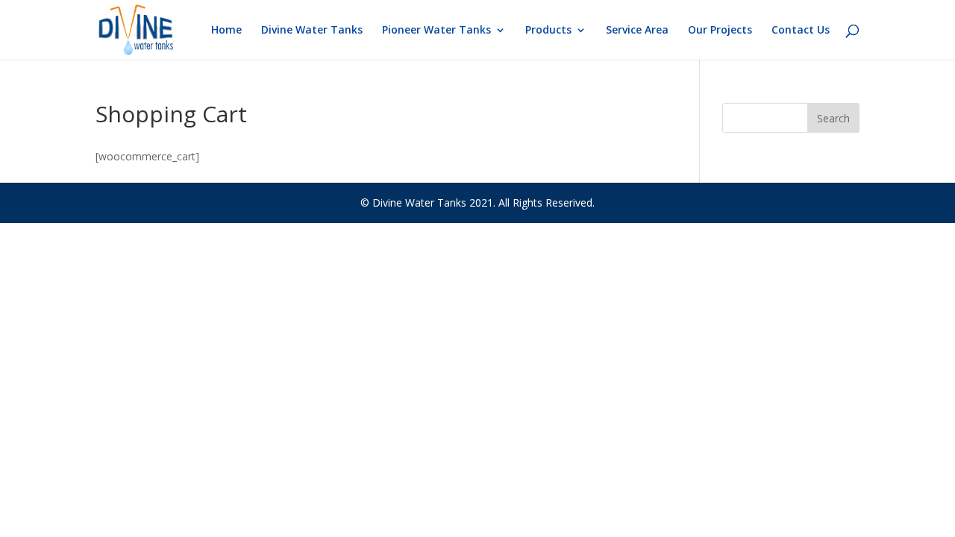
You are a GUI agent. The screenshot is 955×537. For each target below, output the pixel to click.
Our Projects (720, 31)
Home (226, 31)
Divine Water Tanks (312, 31)
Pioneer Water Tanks (436, 31)
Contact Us (800, 31)
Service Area (637, 31)
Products (548, 31)
